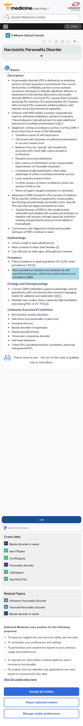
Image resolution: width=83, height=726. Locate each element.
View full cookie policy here (20, 679)
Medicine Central (33, 6)
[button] (73, 26)
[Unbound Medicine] (74, 6)
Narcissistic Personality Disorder (33, 49)
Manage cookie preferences (41, 713)
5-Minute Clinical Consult (27, 35)
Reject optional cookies (41, 702)
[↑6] (42, 519)
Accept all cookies (41, 691)
